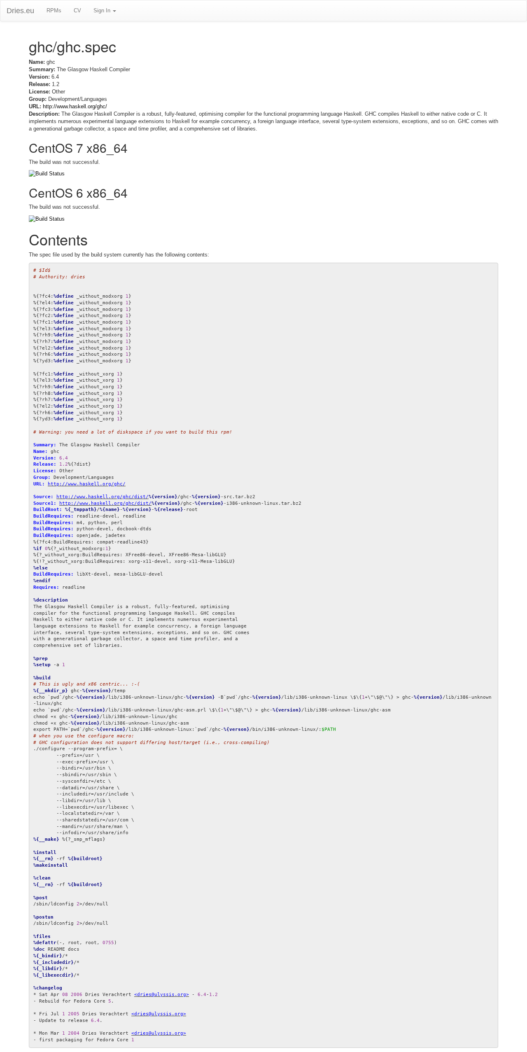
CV (77, 10)
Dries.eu (20, 11)
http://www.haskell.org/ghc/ (75, 106)
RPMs (54, 10)
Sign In (102, 10)
